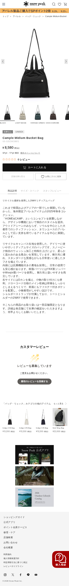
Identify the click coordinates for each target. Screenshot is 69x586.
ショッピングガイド (14, 517)
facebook (20, 574)
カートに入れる (37, 167)
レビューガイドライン (13, 566)
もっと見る (59, 403)
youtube (36, 574)
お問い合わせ (11, 542)
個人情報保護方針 (11, 558)
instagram (5, 574)
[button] (66, 61)
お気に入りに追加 (53, 176)
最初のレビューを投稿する (34, 381)
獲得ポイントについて (30, 153)
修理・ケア (9, 532)
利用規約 (7, 554)
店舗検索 (8, 537)
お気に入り (59, 4)
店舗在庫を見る (18, 176)
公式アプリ (9, 522)
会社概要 (8, 547)
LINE (28, 574)
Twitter (12, 574)
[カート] (65, 4)
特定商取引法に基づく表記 (15, 562)
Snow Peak (34, 3)
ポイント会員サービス (15, 527)
